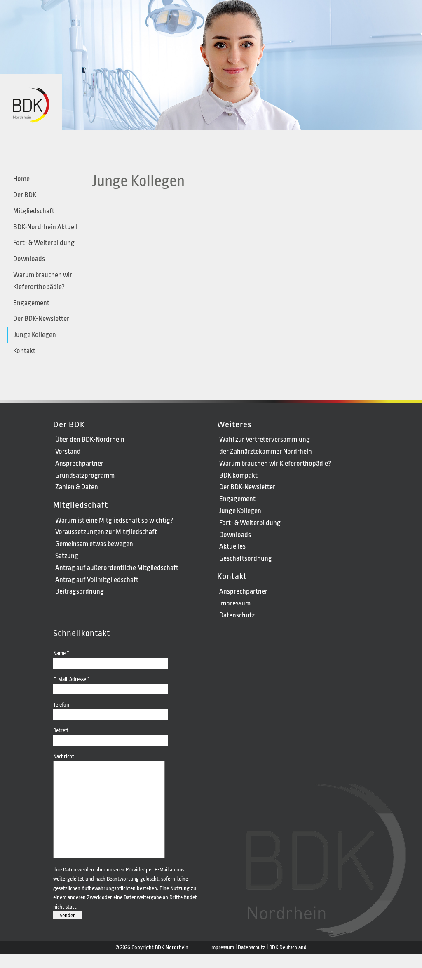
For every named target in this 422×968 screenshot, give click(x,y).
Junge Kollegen (35, 335)
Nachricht (63, 756)
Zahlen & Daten (76, 487)
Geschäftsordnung (245, 558)
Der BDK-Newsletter (41, 319)
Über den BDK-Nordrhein (89, 439)
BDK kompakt (238, 475)
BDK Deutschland (288, 947)
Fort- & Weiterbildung (44, 243)
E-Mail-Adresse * (71, 679)
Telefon (61, 705)
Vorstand (68, 451)
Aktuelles (232, 546)
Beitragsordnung (79, 591)
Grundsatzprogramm (85, 475)
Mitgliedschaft (33, 211)
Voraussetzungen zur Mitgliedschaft (106, 532)
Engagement (31, 303)
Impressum (235, 603)
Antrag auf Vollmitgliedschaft (96, 580)
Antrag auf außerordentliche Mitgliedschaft (116, 568)
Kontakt (24, 351)
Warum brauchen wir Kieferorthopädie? (42, 281)
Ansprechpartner (79, 463)
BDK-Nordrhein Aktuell (45, 227)
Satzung (66, 556)
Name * (61, 653)
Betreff (60, 730)
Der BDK (24, 195)
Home (21, 179)
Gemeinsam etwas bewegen (94, 544)
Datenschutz (237, 615)
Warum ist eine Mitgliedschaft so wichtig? (114, 520)
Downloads (29, 259)
